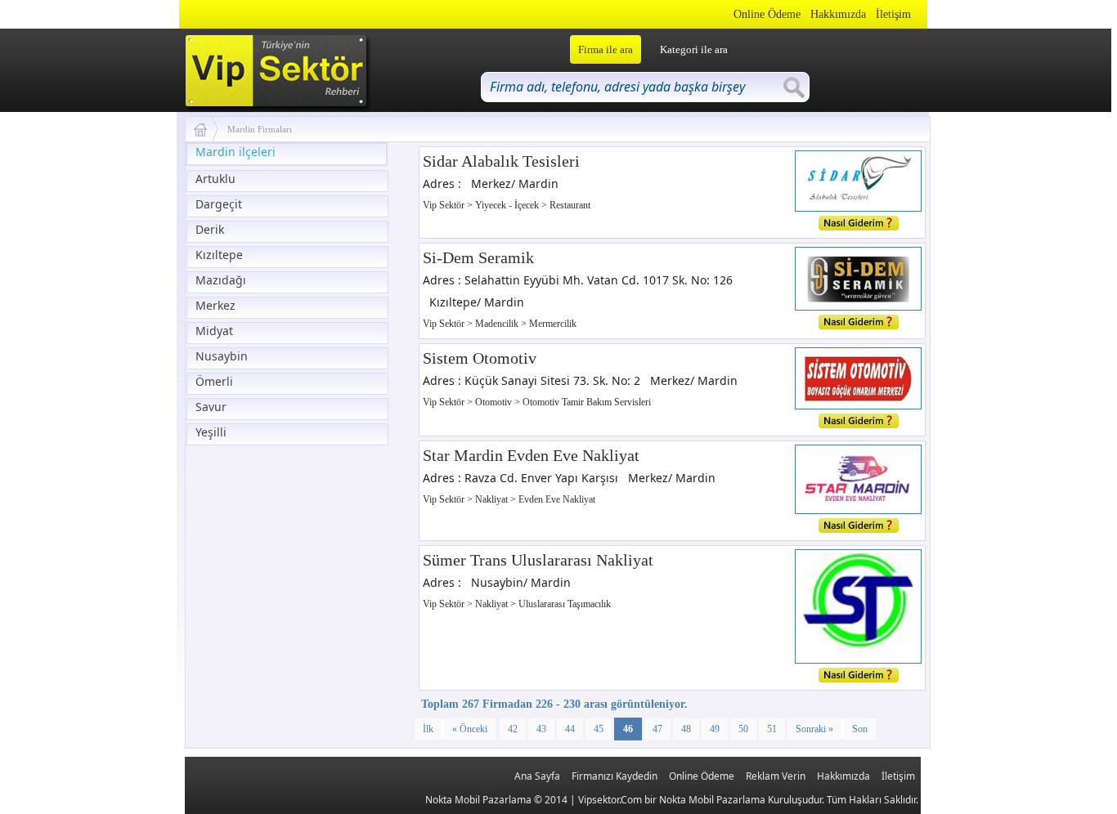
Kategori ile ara (694, 49)
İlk (428, 729)
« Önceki (469, 729)
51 (772, 729)
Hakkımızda (838, 14)
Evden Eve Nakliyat (556, 499)
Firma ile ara (605, 49)
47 (657, 729)
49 (715, 729)
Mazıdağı (220, 280)
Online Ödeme (767, 14)
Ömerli (214, 381)
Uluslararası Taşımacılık (564, 604)
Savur (211, 406)
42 (513, 729)
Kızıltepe (219, 254)
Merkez (215, 305)
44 (570, 729)
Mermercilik (552, 323)
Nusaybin (221, 356)
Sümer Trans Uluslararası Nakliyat (538, 560)
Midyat (214, 330)
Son (860, 729)
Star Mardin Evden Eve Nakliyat (531, 455)
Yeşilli (211, 432)
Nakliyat (492, 499)
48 (686, 729)
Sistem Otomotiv (479, 358)
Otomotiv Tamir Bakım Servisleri (587, 402)
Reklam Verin (775, 776)
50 (743, 729)
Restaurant (570, 205)
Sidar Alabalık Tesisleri (501, 161)
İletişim (893, 14)
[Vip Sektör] (206, 129)
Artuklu (215, 178)
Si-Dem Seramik (478, 257)
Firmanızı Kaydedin (614, 776)
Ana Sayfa (537, 776)
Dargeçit (218, 204)
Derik (209, 229)
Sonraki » (814, 729)
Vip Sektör (445, 205)
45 (598, 729)
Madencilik (498, 323)
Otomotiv (494, 402)
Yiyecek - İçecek (508, 205)
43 (541, 729)
